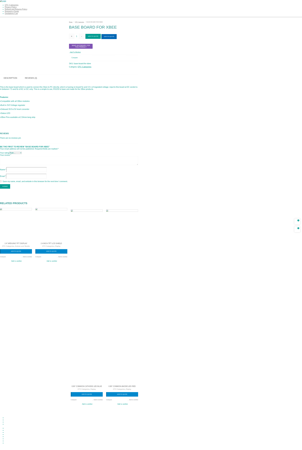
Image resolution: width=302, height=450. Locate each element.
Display (57, 246)
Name (3, 170)
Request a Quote (12, 439)
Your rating (4, 153)
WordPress (66, 447)
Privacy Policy (11, 432)
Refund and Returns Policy (16, 437)
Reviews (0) (31, 78)
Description (10, 78)
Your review (5, 155)
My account (9, 428)
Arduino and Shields (22, 246)
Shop (7, 441)
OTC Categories (79, 22)
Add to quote (109, 36)
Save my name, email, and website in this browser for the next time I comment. (35, 181)
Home (70, 22)
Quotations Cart (11, 434)
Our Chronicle (10, 430)
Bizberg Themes (91, 447)
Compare (74, 58)
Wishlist (8, 443)
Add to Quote (93, 36)
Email (3, 176)
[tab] (31, 78)
